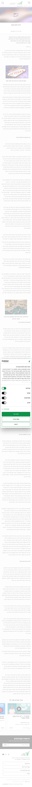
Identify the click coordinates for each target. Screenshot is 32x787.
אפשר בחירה (16, 419)
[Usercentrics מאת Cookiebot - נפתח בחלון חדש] (8, 361)
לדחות (16, 424)
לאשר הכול (16, 414)
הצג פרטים (6, 409)
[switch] (4, 393)
